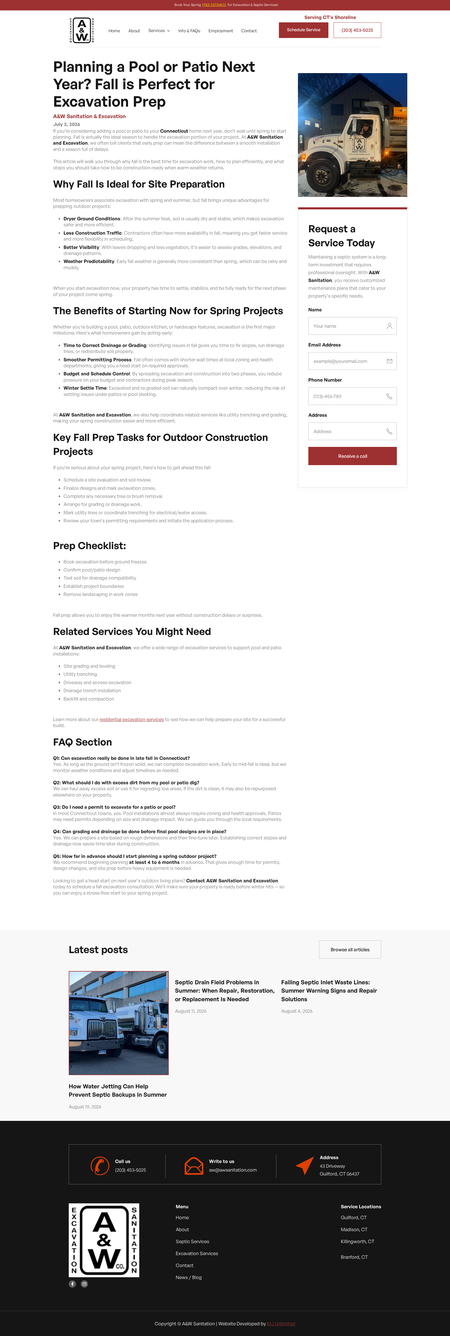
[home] (82, 30)
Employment (221, 30)
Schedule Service (303, 29)
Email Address (324, 345)
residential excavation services (131, 719)
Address (317, 415)
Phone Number (325, 380)
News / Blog (189, 1277)
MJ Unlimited (281, 1323)
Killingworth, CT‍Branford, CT (357, 1249)
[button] (159, 30)
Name (315, 309)
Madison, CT (354, 1229)
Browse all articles (350, 949)
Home (114, 30)
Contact (249, 30)
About (134, 30)
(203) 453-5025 (357, 30)
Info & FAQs (189, 30)
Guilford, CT (354, 1217)
